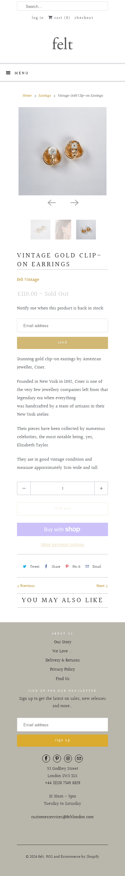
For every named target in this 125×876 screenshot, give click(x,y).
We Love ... (62, 651)
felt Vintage (28, 279)
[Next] (74, 202)
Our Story (62, 642)
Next (101, 586)
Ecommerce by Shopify (80, 857)
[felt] (62, 42)
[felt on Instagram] (68, 759)
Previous (27, 586)
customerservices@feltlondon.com (62, 817)
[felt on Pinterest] (57, 759)
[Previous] (51, 202)
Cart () (61, 18)
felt (41, 857)
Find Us (62, 679)
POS (49, 857)
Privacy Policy (62, 669)
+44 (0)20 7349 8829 (62, 783)
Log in (38, 18)
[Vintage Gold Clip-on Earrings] (62, 151)
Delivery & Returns (63, 660)
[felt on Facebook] (46, 759)
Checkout (84, 18)
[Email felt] (79, 759)
